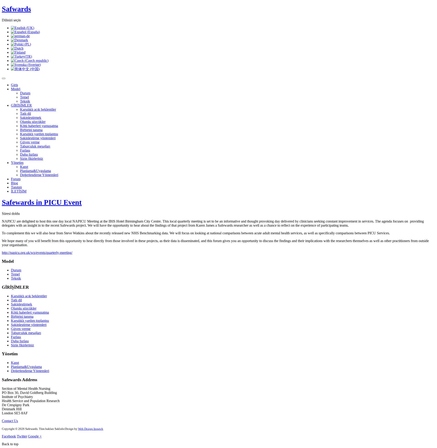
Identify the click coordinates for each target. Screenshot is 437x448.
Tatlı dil (25, 113)
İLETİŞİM (18, 191)
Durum (25, 93)
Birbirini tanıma (31, 130)
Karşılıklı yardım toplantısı (39, 134)
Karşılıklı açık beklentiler (38, 109)
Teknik (25, 101)
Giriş (14, 85)
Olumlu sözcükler (33, 122)
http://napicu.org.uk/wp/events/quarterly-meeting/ (37, 253)
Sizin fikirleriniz (31, 158)
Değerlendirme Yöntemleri (39, 175)
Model (15, 89)
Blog (14, 183)
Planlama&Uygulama (35, 171)
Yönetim (17, 163)
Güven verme (30, 142)
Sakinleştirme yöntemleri (38, 138)
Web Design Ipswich (90, 428)
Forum (15, 179)
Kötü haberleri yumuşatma (39, 126)
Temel (24, 97)
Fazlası (25, 150)
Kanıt (24, 167)
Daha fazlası (29, 154)
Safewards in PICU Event (42, 202)
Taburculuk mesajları (35, 146)
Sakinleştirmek (30, 118)
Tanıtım (16, 187)
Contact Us (10, 421)
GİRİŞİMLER (21, 105)
